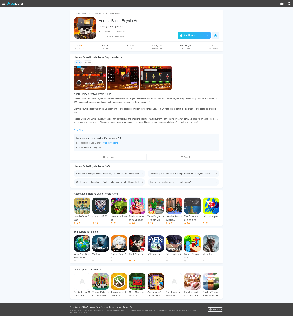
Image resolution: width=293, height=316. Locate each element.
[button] (3, 3)
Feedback (110, 157)
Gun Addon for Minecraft (173, 294)
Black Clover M (136, 254)
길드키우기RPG (100, 216)
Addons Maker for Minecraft (119, 294)
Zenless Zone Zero (119, 256)
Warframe (97, 254)
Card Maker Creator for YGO (155, 294)
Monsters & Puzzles (119, 218)
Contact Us (127, 306)
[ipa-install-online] (282, 3)
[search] (289, 3)
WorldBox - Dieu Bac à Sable (82, 256)
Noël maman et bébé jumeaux (136, 218)
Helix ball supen (210, 216)
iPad (78, 62)
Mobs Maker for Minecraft (136, 294)
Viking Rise (208, 254)
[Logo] (15, 3)
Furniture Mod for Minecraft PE (192, 294)
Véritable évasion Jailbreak (174, 218)
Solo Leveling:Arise (174, 256)
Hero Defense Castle (81, 218)
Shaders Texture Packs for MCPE (211, 294)
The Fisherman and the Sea (191, 218)
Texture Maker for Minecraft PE (100, 294)
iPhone (88, 62)
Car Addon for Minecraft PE (82, 294)
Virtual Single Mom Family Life (155, 218)
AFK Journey (153, 254)
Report (187, 157)
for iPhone (189, 35)
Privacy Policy (115, 306)
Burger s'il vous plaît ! (191, 256)
